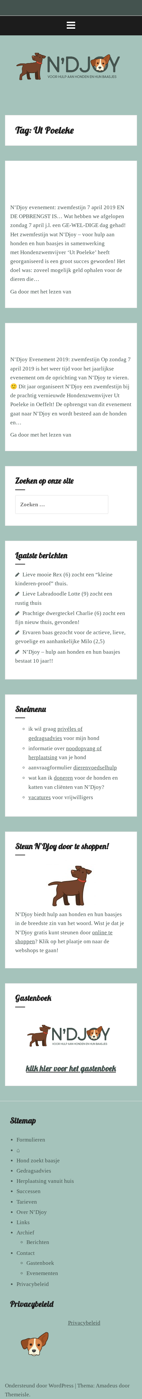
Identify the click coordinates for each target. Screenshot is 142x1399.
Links (23, 1222)
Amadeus (107, 1385)
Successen (29, 1191)
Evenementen (42, 1273)
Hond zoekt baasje (38, 1160)
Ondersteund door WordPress (39, 1385)
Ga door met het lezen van (64, 293)
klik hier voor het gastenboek (71, 1068)
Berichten (37, 1242)
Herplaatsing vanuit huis (45, 1181)
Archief (25, 1232)
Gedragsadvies (34, 1171)
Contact (26, 1253)
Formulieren (31, 1140)
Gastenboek (40, 1263)
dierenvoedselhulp (95, 767)
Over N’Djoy (32, 1212)
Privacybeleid (33, 1284)
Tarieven (27, 1202)
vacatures (39, 797)
